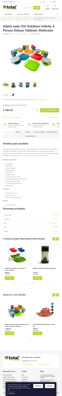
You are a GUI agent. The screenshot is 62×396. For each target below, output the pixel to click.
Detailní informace (40, 99)
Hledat (36, 8)
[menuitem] (9, 14)
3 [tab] (31, 284)
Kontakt (5, 383)
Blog (4, 385)
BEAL (23, 375)
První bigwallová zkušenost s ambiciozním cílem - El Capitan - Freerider (47, 376)
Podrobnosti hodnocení (23, 34)
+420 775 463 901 (28, 364)
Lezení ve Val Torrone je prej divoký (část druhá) (47, 380)
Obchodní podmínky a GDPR (10, 381)
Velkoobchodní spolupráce (8, 1)
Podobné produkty (30, 136)
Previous (53, 238)
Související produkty (51, 132)
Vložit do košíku (50, 110)
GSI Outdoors (25, 377)
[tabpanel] (17, 262)
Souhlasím (50, 386)
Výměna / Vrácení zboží (8, 377)
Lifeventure (24, 381)
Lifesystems (24, 379)
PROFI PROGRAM (7, 375)
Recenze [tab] (18, 132)
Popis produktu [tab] (8, 132)
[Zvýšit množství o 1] (37, 109)
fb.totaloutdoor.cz (46, 364)
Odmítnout (38, 386)
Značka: (54, 117)
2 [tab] (30, 284)
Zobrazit (9, 278)
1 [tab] (30, 339)
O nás (4, 387)
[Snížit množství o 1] (37, 111)
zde (8, 390)
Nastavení (11, 393)
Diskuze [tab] (28, 132)
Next (57, 238)
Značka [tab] (39, 132)
